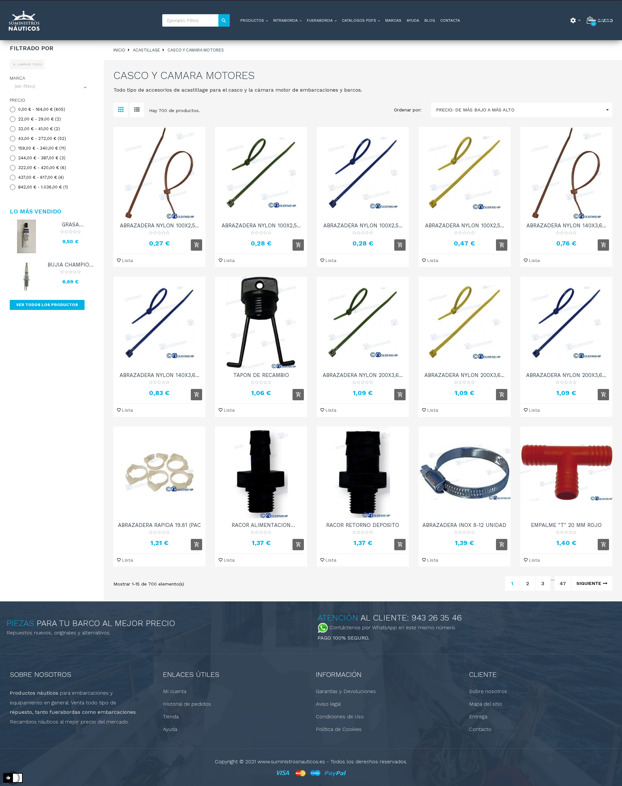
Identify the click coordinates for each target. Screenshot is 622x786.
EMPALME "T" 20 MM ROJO (566, 525)
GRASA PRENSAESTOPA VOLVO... (70, 224)
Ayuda (170, 729)
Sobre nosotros (488, 691)
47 (562, 583)
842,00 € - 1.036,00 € (43, 187)
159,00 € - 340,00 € (42, 148)
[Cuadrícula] (120, 110)
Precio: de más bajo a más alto (523, 110)
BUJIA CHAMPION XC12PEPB (70, 265)
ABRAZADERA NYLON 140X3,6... (566, 225)
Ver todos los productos (47, 304)
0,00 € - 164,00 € (41, 109)
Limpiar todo (27, 64)
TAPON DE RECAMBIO (261, 375)
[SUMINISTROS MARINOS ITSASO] (24, 20)
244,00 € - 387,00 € (41, 157)
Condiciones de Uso (340, 716)
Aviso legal (328, 704)
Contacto (480, 729)
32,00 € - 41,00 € (39, 128)
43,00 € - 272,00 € (42, 138)
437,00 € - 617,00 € (41, 177)
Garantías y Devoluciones (346, 691)
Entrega (478, 716)
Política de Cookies (339, 729)
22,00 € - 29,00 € (39, 119)
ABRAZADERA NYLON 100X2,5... (159, 225)
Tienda (171, 716)
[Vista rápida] (159, 173)
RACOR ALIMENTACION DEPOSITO (261, 525)
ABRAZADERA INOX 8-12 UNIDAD (464, 525)
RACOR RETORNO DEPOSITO (362, 525)
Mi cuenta (174, 691)
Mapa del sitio (485, 704)
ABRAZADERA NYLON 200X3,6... (363, 375)
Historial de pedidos (187, 704)
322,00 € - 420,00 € (42, 167)
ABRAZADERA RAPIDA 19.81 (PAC (159, 525)
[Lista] (137, 110)
